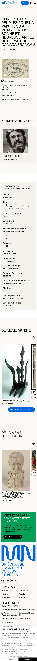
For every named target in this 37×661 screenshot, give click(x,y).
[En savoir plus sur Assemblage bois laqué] (16, 371)
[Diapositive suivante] (33, 337)
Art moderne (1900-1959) (12, 261)
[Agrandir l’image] (3, 85)
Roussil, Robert (8, 197)
